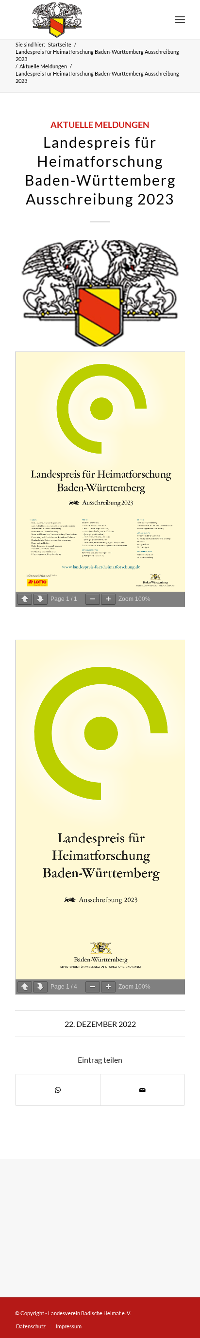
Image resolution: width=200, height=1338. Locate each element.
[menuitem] (180, 19)
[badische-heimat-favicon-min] (100, 293)
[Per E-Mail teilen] (142, 1089)
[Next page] (40, 599)
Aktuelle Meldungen (100, 124)
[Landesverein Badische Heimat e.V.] (83, 19)
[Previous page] (24, 599)
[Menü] (180, 19)
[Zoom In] (108, 599)
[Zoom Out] (92, 599)
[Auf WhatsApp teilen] (58, 1089)
